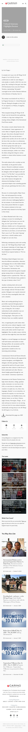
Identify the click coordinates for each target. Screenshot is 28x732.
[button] (2, 3)
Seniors (19, 709)
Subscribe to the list (15, 443)
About (5, 701)
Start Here (18, 701)
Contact (11, 701)
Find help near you (13, 696)
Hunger (8, 709)
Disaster (12, 707)
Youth (14, 709)
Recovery (5, 707)
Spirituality (14, 711)
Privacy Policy (18, 725)
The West (6, 20)
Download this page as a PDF (14, 415)
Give (23, 701)
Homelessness (21, 707)
